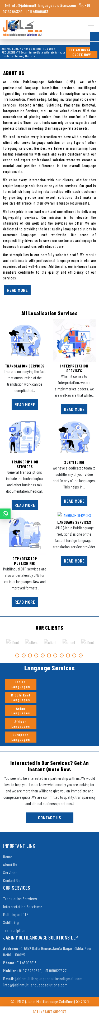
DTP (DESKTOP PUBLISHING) (24, 561)
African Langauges (20, 723)
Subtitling (11, 922)
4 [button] (36, 655)
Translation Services (20, 898)
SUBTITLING (74, 462)
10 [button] (74, 655)
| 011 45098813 (37, 11)
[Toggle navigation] (90, 28)
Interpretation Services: (22, 906)
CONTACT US (49, 817)
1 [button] (17, 655)
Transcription (14, 930)
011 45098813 (20, 962)
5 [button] (43, 655)
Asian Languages (20, 710)
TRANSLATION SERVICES (25, 366)
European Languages (20, 737)
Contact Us (11, 880)
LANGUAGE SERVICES (74, 522)
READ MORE (17, 290)
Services (10, 872)
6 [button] (49, 655)
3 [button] (30, 655)
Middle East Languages (20, 697)
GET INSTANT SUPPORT (49, 1011)
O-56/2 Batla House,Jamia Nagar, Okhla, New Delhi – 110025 (47, 951)
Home (7, 856)
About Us (10, 864)
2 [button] (24, 655)
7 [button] (55, 655)
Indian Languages (20, 684)
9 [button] (68, 655)
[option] (12, 642)
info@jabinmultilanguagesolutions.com (43, 5)
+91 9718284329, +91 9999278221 (35, 970)
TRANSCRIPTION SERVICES (24, 464)
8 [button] (62, 655)
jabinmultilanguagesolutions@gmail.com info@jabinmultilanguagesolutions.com (42, 981)
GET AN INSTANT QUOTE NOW (82, 52)
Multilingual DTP (16, 914)
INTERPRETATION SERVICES (74, 368)
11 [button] (81, 655)
